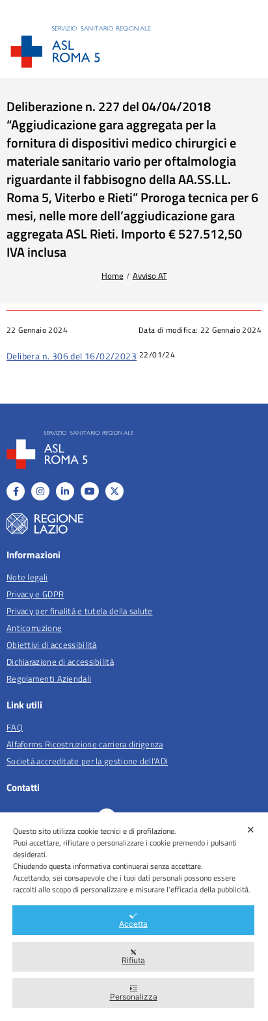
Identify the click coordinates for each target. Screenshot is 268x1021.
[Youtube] (90, 491)
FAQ (15, 727)
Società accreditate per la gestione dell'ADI (87, 761)
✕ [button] (251, 829)
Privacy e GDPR (35, 594)
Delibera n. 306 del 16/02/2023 (72, 356)
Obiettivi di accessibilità (52, 644)
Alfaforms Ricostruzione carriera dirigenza (85, 744)
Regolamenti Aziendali (49, 678)
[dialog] (134, 916)
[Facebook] (16, 491)
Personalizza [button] (133, 997)
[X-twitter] (114, 491)
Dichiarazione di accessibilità (60, 661)
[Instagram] (40, 491)
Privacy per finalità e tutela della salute (80, 610)
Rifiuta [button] (133, 960)
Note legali (27, 577)
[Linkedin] (65, 491)
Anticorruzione (34, 627)
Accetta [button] (133, 924)
